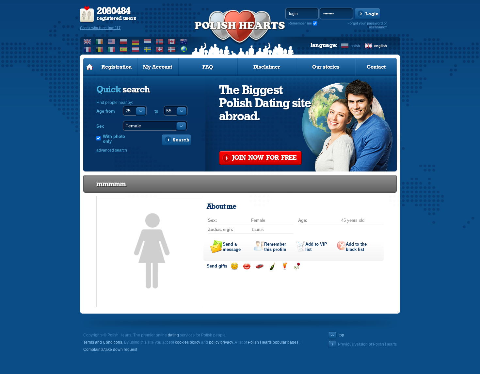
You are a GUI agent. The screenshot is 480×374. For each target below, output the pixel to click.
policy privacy (221, 342)
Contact (376, 67)
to (156, 111)
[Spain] (124, 49)
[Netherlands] (148, 41)
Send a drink (284, 266)
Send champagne (272, 266)
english (380, 46)
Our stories (326, 67)
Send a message (232, 247)
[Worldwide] (184, 49)
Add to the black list (356, 247)
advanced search (111, 150)
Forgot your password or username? (367, 25)
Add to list (316, 247)
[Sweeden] (148, 49)
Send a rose (297, 266)
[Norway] (160, 41)
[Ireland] (99, 41)
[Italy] (111, 49)
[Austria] (136, 49)
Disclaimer (266, 67)
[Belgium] (99, 49)
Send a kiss (246, 266)
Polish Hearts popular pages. (273, 342)
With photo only (114, 139)
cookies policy (187, 342)
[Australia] (184, 41)
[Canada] (172, 41)
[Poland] (124, 41)
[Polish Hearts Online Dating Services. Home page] (89, 67)
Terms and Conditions (102, 342)
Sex (100, 126)
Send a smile (234, 266)
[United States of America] (111, 41)
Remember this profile (275, 247)
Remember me (300, 23)
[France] (87, 49)
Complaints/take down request (110, 349)
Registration (117, 67)
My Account (157, 67)
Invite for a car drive (259, 266)
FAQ (207, 67)
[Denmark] (172, 49)
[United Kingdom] (87, 41)
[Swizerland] (160, 49)
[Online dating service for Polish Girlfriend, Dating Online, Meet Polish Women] (240, 33)
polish (355, 46)
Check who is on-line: (100, 28)
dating (173, 335)
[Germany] (136, 41)
